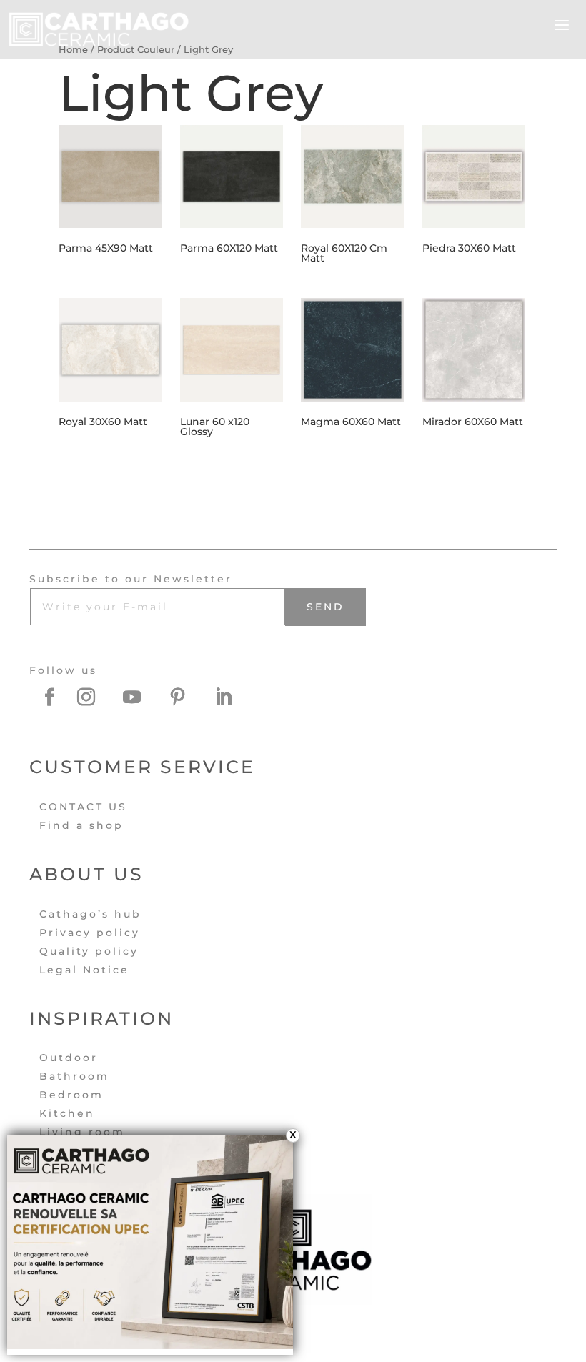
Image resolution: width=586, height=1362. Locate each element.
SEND (325, 606)
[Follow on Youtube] (141, 697)
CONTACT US (83, 806)
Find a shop (81, 825)
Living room (82, 1131)
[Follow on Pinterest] (186, 697)
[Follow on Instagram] (95, 697)
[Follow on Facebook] (49, 697)
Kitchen (67, 1113)
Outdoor (68, 1057)
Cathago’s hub (90, 914)
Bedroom (71, 1094)
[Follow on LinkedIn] (232, 697)
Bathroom (74, 1076)
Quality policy (89, 951)
